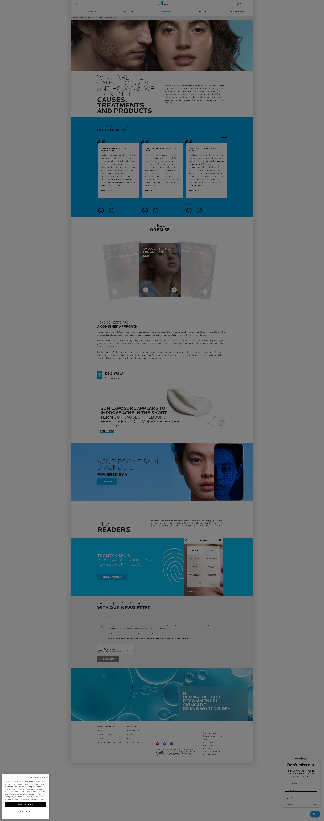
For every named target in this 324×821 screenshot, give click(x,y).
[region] (25, 796)
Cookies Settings (25, 811)
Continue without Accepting (39, 777)
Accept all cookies (26, 805)
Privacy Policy (39, 799)
